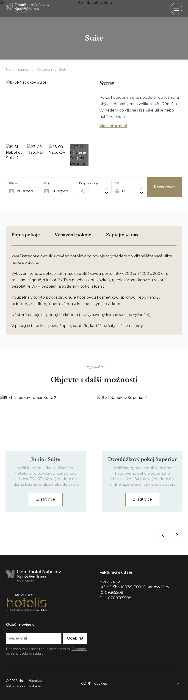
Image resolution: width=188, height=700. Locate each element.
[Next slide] (176, 534)
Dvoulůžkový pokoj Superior (142, 459)
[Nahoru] (177, 683)
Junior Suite (45, 459)
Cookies (100, 683)
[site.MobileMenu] (176, 8)
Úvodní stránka (18, 70)
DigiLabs (34, 686)
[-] (106, 192)
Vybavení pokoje (73, 234)
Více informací (113, 126)
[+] (106, 188)
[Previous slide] (162, 534)
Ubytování (44, 70)
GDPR (86, 683)
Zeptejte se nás (122, 234)
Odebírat (75, 638)
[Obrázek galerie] (47, 111)
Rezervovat (164, 187)
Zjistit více (45, 499)
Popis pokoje (25, 234)
